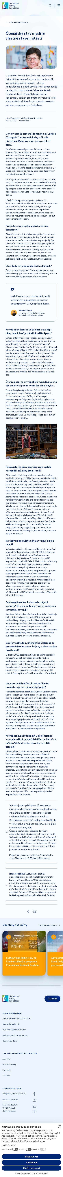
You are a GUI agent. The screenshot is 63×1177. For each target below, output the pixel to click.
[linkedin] (34, 911)
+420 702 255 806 (10, 1099)
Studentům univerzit (11, 1024)
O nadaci (6, 1075)
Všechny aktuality (18, 22)
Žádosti (52, 999)
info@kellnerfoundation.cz (13, 1094)
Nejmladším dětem (10, 1041)
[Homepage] (11, 5)
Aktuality (6, 1059)
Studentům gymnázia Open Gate (16, 1018)
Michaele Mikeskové (40, 858)
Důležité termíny (9, 1064)
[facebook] (28, 911)
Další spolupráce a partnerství (15, 1035)
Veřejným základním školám (14, 1029)
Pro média (6, 1070)
